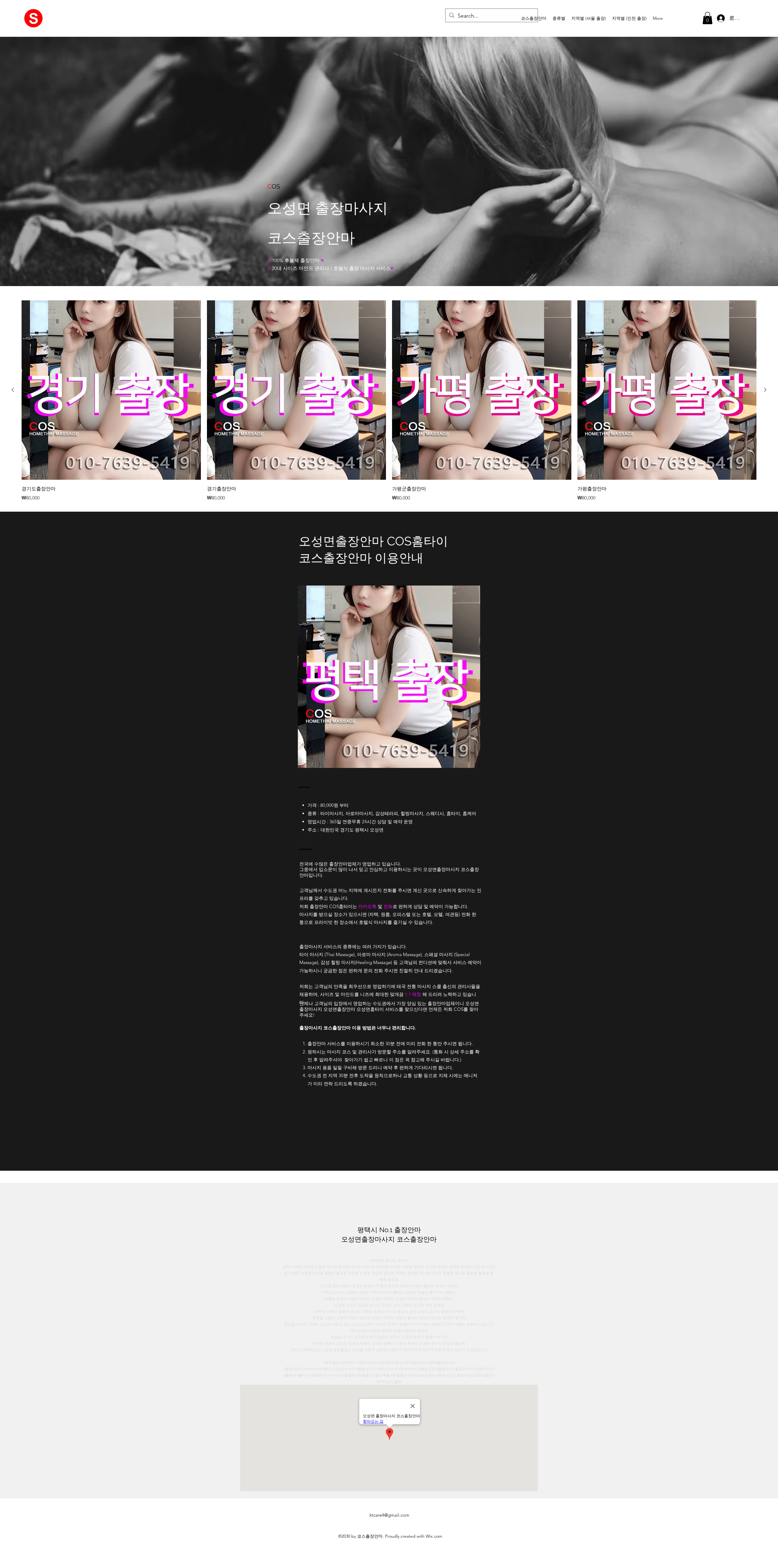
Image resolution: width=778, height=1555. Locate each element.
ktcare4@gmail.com (389, 1515)
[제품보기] (111, 390)
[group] (389, 401)
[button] (558, 18)
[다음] (765, 389)
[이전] (12, 389)
